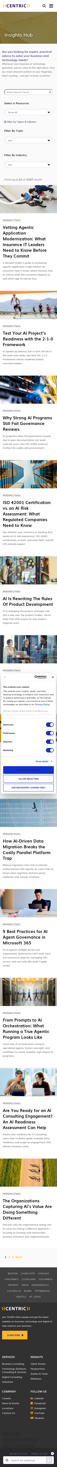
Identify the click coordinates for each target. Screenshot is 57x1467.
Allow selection (29, 778)
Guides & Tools (39, 1373)
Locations (7, 1408)
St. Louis (35, 1296)
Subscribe (13, 1335)
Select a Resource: (16, 103)
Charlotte (28, 1273)
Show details (42, 761)
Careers (6, 1398)
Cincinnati (12, 1279)
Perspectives (38, 1368)
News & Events (10, 1403)
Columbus (45, 1279)
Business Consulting (13, 1363)
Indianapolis (40, 1284)
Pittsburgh (42, 1290)
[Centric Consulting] (16, 6)
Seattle (21, 1296)
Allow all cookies (28, 770)
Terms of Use (39, 1453)
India (25, 1284)
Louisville (14, 1290)
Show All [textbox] (12, 112)
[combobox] (28, 112)
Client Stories (38, 1363)
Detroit (13, 1284)
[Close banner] (53, 677)
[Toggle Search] (44, 5)
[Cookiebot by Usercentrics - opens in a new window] (35, 677)
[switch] (50, 733)
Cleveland (29, 1279)
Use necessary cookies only (28, 787)
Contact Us (8, 1413)
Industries (7, 1381)
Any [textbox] (10, 140)
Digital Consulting (12, 1377)
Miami (28, 1290)
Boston (13, 1273)
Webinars (36, 1378)
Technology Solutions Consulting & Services (14, 1370)
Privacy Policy (42, 704)
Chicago (43, 1273)
